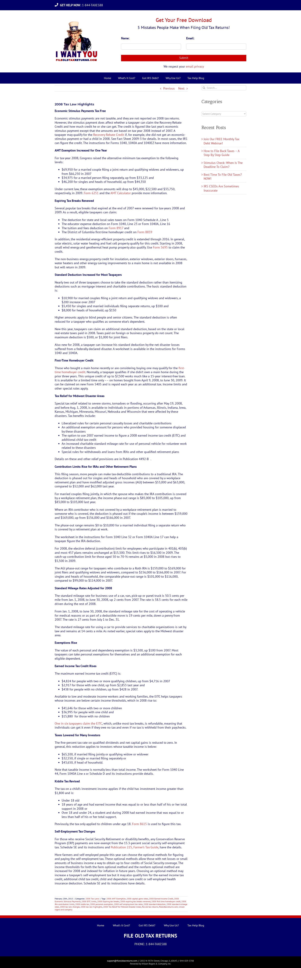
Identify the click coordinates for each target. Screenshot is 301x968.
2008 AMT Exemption (116, 898)
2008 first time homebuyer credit (165, 901)
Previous (169, 88)
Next (181, 88)
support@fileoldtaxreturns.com (122, 960)
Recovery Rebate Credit (108, 135)
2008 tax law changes (70, 906)
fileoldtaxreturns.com (168, 906)
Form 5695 (160, 247)
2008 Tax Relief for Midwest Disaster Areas (122, 906)
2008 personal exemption (101, 904)
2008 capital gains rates (137, 898)
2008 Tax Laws (92, 898)
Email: (190, 38)
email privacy (195, 66)
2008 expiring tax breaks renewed (135, 901)
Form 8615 (139, 824)
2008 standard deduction (155, 904)
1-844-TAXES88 (82, 5)
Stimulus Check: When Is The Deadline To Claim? (223, 165)
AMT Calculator (120, 193)
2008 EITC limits (89, 901)
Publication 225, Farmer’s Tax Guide (134, 847)
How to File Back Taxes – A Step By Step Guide (222, 153)
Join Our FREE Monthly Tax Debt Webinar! (221, 141)
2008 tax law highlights (91, 906)
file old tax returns (150, 906)
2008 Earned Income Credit (161, 898)
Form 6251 (91, 193)
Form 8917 (116, 228)
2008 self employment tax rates (128, 904)
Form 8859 (144, 232)
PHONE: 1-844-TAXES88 (150, 944)
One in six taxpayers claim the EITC (78, 723)
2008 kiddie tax (82, 904)
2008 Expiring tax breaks (108, 901)
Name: (125, 38)
